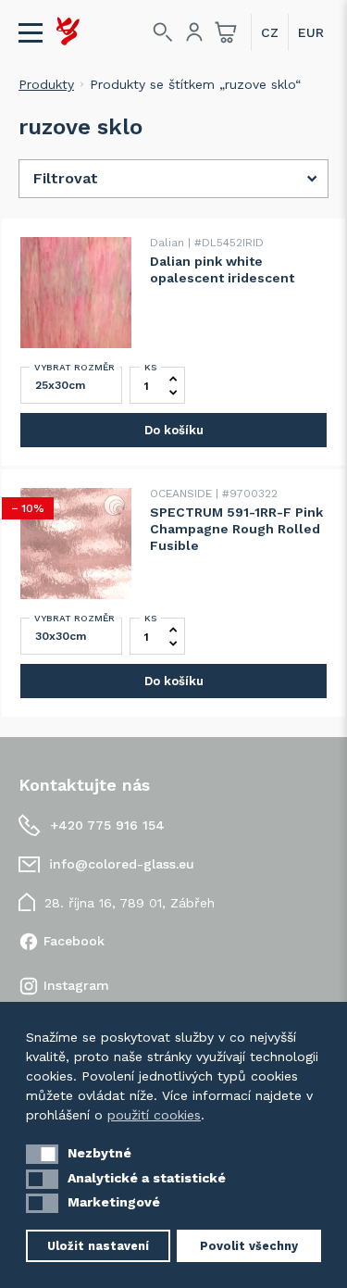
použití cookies (154, 1114)
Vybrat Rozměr (74, 367)
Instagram (76, 985)
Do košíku (174, 430)
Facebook (74, 940)
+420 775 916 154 (107, 825)
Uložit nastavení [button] (98, 1246)
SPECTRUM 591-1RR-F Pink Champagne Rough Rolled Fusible (236, 529)
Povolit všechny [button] (249, 1246)
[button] (42, 1154)
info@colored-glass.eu (121, 864)
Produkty (46, 84)
